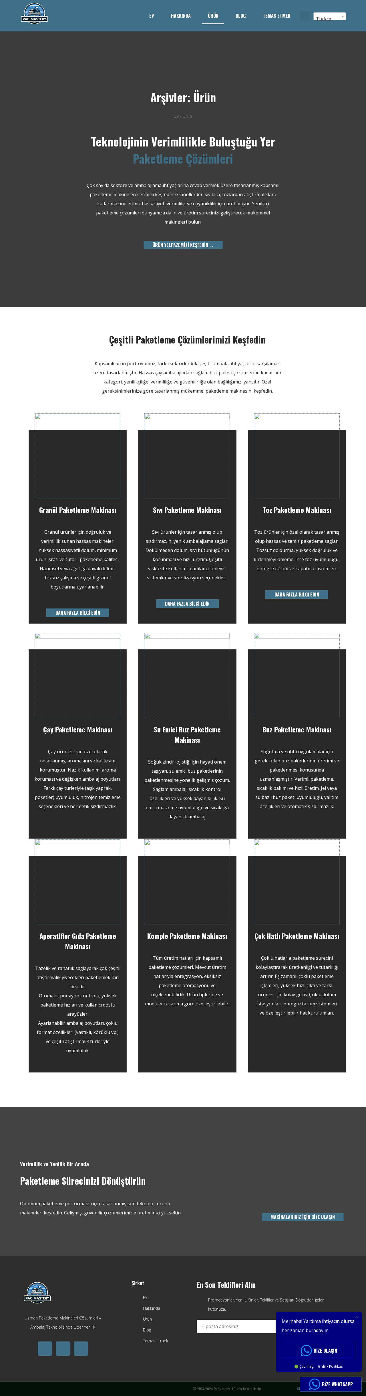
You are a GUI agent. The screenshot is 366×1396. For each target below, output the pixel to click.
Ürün (213, 15)
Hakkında (181, 15)
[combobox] (329, 16)
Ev (151, 15)
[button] (304, 16)
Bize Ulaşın (325, 1350)
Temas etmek (277, 15)
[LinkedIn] (63, 1348)
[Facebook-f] (81, 1348)
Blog (241, 15)
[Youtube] (45, 1348)
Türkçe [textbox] (323, 19)
